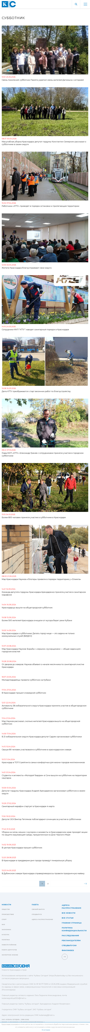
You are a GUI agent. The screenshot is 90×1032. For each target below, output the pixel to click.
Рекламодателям (71, 940)
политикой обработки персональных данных (61, 1024)
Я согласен (46, 1030)
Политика (6, 940)
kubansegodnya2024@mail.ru (14, 998)
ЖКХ (3, 924)
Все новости (68, 913)
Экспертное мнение (10, 955)
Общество (6, 909)
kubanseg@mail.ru (46, 1015)
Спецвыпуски (69, 945)
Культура (5, 934)
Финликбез (68, 950)
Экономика (6, 929)
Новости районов (9, 945)
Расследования (70, 936)
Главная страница (72, 923)
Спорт (4, 919)
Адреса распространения (42, 919)
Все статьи (68, 918)
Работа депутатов (9, 950)
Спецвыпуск (37, 914)
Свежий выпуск (38, 909)
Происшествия (8, 914)
